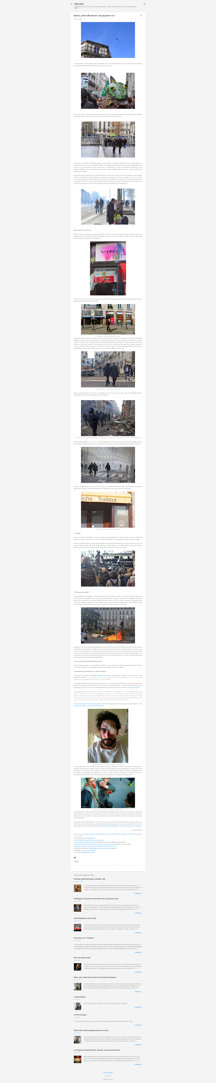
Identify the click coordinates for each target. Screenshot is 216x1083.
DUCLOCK (79, 4)
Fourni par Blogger (108, 1072)
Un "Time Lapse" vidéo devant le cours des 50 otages (88, 840)
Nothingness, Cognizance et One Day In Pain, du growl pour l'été (96, 899)
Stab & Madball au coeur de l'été (85, 918)
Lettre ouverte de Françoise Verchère (84, 842)
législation (135, 687)
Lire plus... (138, 893)
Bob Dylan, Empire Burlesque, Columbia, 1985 (89, 879)
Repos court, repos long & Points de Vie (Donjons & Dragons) (95, 977)
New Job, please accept (82, 958)
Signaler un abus (108, 1079)
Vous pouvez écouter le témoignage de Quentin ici (88, 704)
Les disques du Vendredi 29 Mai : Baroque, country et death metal (97, 1050)
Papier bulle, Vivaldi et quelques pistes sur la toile (91, 1030)
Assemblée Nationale (97, 675)
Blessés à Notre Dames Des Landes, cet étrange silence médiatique (122, 826)
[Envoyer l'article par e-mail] (75, 858)
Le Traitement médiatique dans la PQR (84, 852)
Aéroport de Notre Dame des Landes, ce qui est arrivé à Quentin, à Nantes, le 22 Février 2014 (110, 834)
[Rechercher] (145, 4)
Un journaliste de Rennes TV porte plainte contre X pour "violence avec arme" (95, 846)
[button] (141, 16)
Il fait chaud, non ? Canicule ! (84, 938)
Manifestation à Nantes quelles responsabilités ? (103, 848)
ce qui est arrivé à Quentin (89, 850)
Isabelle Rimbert (90, 838)
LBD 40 (77, 766)
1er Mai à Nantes (80, 997)
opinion (77, 861)
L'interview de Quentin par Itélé (94, 706)
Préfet (117, 600)
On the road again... (80, 1015)
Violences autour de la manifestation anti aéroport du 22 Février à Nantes (94, 844)
